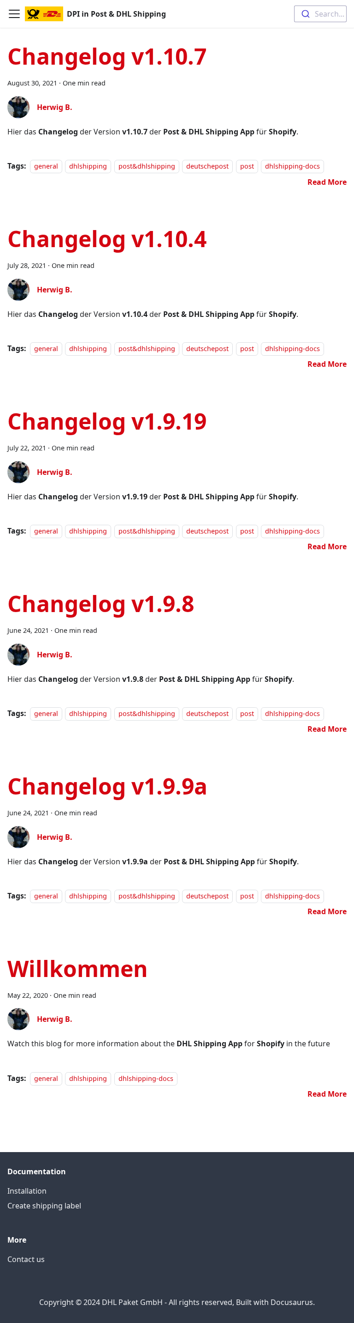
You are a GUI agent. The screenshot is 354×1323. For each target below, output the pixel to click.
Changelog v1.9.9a (107, 786)
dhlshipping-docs (292, 166)
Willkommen (77, 968)
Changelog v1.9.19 (106, 421)
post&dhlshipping (146, 166)
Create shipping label (44, 1206)
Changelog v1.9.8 (100, 604)
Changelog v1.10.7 (106, 56)
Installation (27, 1191)
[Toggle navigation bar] (14, 14)
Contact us (26, 1259)
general (46, 166)
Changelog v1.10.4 (106, 239)
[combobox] (320, 14)
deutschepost (207, 166)
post (247, 166)
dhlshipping (88, 166)
